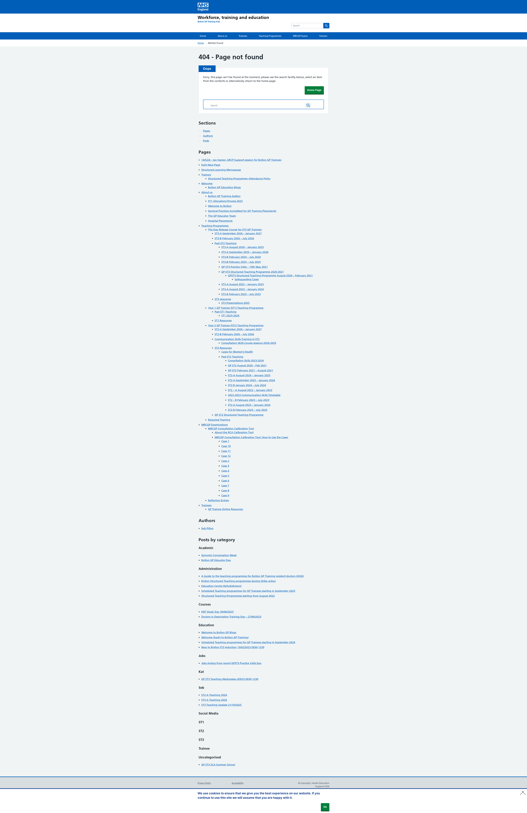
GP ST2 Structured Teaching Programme (239, 414)
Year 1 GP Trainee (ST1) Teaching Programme (236, 307)
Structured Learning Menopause (221, 169)
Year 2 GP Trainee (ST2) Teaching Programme (236, 325)
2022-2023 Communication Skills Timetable (254, 395)
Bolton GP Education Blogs (224, 187)
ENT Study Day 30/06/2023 (217, 611)
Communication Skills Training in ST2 (237, 339)
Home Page (314, 90)
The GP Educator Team (222, 215)
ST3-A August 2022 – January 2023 (242, 284)
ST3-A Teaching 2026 (214, 700)
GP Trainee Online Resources (225, 509)
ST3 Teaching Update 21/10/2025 (221, 704)
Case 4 (225, 470)
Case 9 (225, 495)
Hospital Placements (220, 220)
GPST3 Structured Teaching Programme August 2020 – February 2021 (270, 275)
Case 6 (225, 480)
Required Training (219, 419)
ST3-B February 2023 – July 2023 (241, 294)
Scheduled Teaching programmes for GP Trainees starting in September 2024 (248, 642)
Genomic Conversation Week (219, 555)
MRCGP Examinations (214, 424)
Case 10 (226, 446)
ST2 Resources (223, 348)
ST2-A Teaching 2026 (214, 695)
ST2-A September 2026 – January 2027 (238, 329)
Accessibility (238, 783)
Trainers (323, 36)
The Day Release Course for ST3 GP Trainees (235, 229)
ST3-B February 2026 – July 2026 (234, 238)
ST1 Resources (223, 320)
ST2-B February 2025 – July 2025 (247, 410)
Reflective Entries (218, 500)
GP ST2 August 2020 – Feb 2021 (247, 365)
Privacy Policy (204, 783)
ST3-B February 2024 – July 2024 (241, 257)
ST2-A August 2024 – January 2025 (249, 375)
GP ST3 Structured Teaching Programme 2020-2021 (252, 271)
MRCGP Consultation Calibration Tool (231, 428)
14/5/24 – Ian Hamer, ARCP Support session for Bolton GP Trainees (241, 160)
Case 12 (226, 456)
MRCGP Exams (300, 36)
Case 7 (225, 485)
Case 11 (226, 451)
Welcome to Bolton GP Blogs (218, 632)
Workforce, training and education (233, 17)
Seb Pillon (207, 528)
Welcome (207, 183)
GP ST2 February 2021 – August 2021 (250, 370)
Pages (206, 130)
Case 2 (225, 461)
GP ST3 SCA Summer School (218, 764)
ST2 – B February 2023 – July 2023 (248, 400)
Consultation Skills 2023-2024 (246, 360)
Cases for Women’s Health (237, 351)
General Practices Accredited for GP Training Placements (242, 211)
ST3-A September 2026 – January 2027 (238, 233)
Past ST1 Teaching (225, 311)
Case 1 (225, 441)
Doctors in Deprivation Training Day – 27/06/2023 (231, 616)
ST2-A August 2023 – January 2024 (249, 405)
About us (222, 36)
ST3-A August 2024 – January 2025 (242, 247)
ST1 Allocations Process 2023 (225, 201)
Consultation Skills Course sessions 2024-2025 (248, 343)
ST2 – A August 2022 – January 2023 (250, 390)
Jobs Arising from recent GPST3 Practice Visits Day (231, 663)
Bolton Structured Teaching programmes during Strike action (238, 581)
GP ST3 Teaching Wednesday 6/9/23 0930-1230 (229, 679)
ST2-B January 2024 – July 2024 (247, 385)
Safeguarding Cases (247, 279)
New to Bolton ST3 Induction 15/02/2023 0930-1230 (232, 647)
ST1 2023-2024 (230, 315)
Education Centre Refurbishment (221, 586)
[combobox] (307, 25)
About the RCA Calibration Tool (234, 432)
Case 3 (225, 465)
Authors (208, 135)
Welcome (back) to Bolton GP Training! (225, 637)
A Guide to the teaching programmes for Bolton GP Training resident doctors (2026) (252, 576)
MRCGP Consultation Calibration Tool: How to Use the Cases (251, 437)
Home (203, 36)
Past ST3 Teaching (225, 243)
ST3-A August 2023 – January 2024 (242, 289)
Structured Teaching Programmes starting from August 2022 (238, 595)
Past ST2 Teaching (232, 356)
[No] (523, 791)
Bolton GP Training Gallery (224, 196)
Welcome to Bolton (220, 206)
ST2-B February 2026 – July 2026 (234, 334)
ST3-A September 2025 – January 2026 (244, 252)
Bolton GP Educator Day (216, 560)
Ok (325, 806)
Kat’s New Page (210, 164)
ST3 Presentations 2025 (235, 303)
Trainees (243, 36)
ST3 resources (223, 299)
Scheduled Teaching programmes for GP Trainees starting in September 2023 (248, 591)
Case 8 (225, 490)
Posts (206, 140)
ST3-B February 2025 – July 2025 (241, 262)
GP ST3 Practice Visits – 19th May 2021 (244, 266)
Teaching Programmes (270, 36)
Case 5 (225, 475)
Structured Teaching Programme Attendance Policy (239, 178)
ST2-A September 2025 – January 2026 (251, 380)
